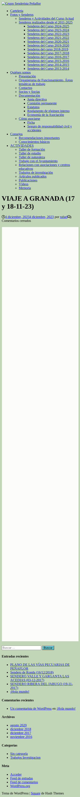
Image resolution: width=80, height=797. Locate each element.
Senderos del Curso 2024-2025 (48, 26)
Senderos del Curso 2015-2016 (48, 61)
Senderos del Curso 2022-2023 (48, 34)
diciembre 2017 (20, 733)
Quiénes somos (20, 72)
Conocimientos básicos (34, 142)
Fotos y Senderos (21, 14)
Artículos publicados (33, 176)
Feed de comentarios (24, 782)
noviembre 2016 (21, 737)
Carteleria (16, 11)
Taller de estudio (30, 153)
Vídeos (23, 184)
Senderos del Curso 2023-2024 (48, 30)
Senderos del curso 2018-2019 (47, 49)
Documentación (29, 95)
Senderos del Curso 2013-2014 (48, 68)
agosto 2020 (18, 725)
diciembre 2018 (20, 729)
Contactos (25, 88)
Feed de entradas (21, 778)
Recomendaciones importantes (39, 138)
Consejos (16, 134)
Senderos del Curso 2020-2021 (48, 41)
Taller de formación (32, 149)
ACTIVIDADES (22, 145)
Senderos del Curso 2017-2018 (48, 53)
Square (35, 793)
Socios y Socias (29, 92)
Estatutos (33, 107)
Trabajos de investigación (36, 172)
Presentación (27, 76)
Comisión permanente (42, 103)
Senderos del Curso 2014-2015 (48, 65)
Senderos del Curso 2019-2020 (48, 45)
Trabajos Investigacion (25, 757)
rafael (63, 217)
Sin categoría (19, 753)
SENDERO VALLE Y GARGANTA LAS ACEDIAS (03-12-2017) (39, 678)
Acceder (16, 774)
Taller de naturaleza (32, 157)
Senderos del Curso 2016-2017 (48, 57)
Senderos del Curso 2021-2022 (48, 38)
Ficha (31, 122)
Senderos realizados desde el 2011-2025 (46, 22)
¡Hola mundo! (19, 691)
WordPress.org (20, 786)
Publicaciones (28, 180)
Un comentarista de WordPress (31, 708)
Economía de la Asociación (45, 115)
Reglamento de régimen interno (48, 111)
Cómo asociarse (29, 118)
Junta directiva (37, 99)
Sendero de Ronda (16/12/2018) (32, 672)
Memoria (25, 188)
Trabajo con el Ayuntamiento (38, 161)
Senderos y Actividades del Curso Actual (46, 18)
